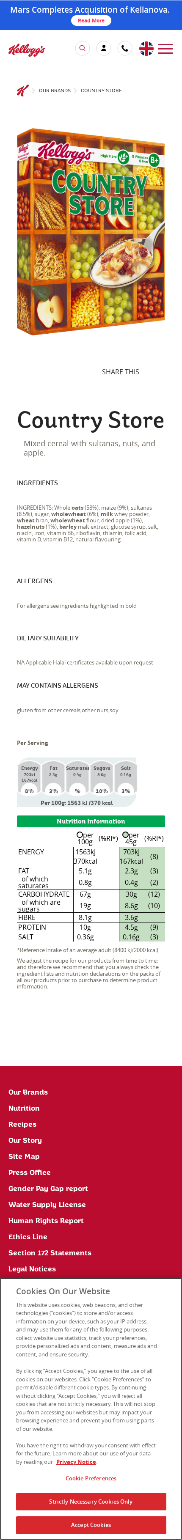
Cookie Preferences (91, 1478)
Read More (91, 20)
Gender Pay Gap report (48, 1189)
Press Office (29, 1172)
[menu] (165, 48)
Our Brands (28, 1092)
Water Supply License (47, 1205)
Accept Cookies (91, 1525)
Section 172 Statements (49, 1253)
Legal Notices (32, 1269)
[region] (91, 1409)
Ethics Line (27, 1237)
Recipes (22, 1124)
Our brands (55, 91)
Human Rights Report (46, 1221)
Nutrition (24, 1108)
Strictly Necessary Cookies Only (90, 1501)
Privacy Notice (76, 1462)
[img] (26, 50)
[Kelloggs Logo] (23, 91)
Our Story (25, 1140)
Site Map (24, 1156)
